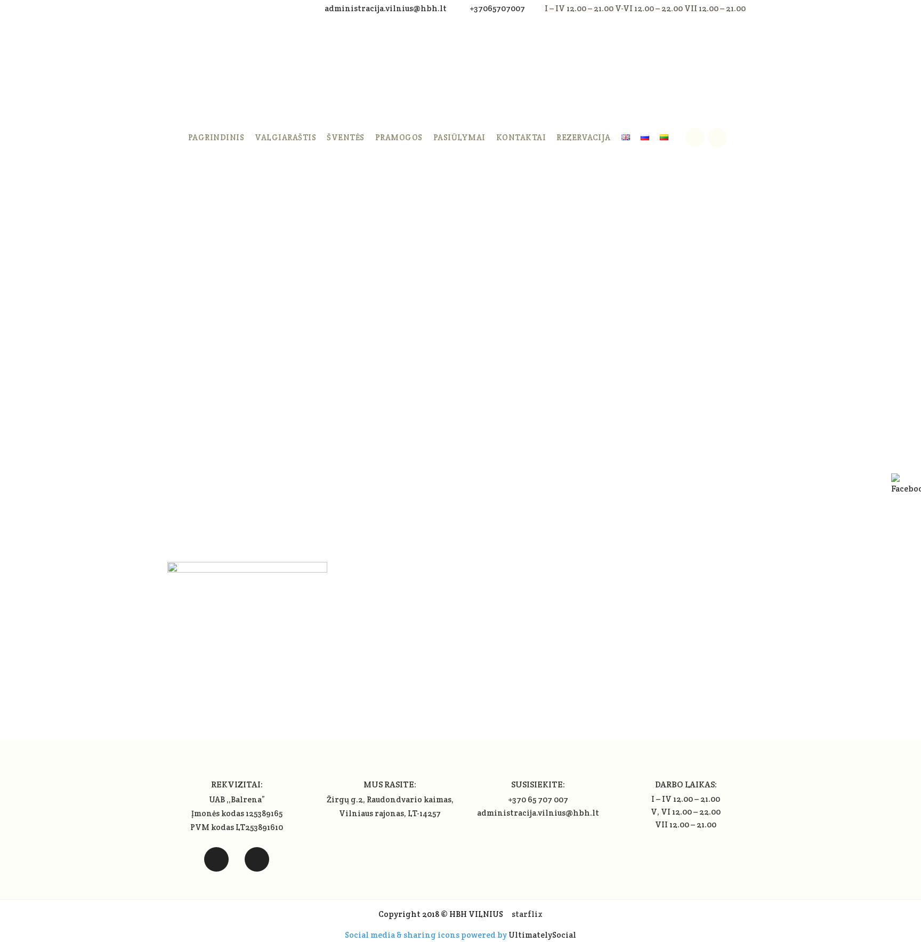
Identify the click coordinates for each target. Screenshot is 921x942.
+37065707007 (497, 8)
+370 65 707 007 (538, 799)
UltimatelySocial (542, 935)
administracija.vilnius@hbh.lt (386, 8)
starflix (527, 914)
